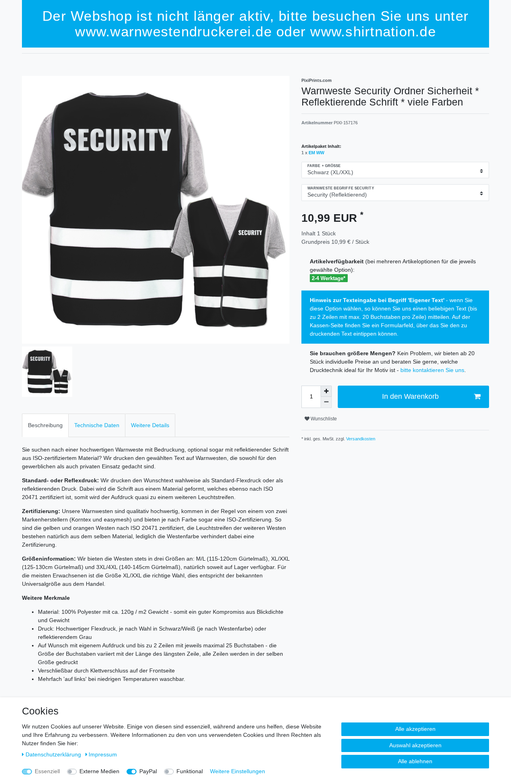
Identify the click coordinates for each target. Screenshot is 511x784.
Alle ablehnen (415, 761)
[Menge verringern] (326, 402)
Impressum (103, 754)
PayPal (148, 771)
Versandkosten (360, 438)
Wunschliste (323, 419)
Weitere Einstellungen (237, 771)
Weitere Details (150, 425)
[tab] (45, 425)
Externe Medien (99, 771)
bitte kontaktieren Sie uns (432, 370)
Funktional (189, 771)
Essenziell (47, 771)
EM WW (316, 152)
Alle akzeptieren (415, 729)
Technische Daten (96, 425)
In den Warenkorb (410, 396)
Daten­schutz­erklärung (54, 754)
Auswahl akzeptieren (415, 745)
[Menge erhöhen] (326, 391)
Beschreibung (45, 425)
